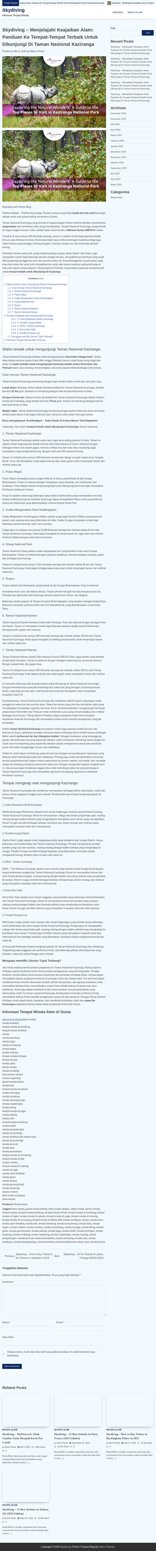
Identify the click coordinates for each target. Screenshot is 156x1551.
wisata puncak (25, 1238)
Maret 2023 (116, 184)
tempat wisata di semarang (16, 1220)
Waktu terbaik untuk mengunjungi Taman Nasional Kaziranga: (35, 284)
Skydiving (13, 10)
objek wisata (77, 1209)
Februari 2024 (117, 140)
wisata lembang (21, 1234)
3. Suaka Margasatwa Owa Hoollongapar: (30, 298)
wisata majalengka (61, 1234)
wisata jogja (54, 1231)
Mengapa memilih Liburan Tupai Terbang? (30, 336)
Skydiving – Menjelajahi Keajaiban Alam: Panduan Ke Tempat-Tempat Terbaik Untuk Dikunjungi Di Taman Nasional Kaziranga (131, 50)
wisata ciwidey (35, 1227)
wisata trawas (97, 1242)
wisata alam (96, 1220)
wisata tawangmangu (25, 1242)
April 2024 (115, 129)
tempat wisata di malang (84, 1216)
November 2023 (118, 157)
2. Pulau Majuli (16, 294)
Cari (113, 28)
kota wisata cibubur (59, 1209)
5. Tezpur (14, 305)
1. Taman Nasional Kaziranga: (24, 291)
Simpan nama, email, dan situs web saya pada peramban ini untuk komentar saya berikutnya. (51, 1354)
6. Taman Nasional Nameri (22, 308)
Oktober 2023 (117, 162)
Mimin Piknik (37, 51)
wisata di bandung (54, 1227)
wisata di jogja (72, 1227)
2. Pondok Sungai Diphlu (26, 322)
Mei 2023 (115, 173)
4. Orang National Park (20, 301)
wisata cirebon (17, 1227)
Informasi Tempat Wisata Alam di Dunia (24, 340)
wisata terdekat (46, 1242)
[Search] (150, 12)
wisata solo (81, 1238)
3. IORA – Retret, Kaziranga (28, 326)
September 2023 (119, 168)
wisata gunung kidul (20, 1231)
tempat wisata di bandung (82, 1212)
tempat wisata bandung (31, 1212)
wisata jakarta (39, 1231)
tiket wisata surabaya (69, 1220)
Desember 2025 (118, 113)
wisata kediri (69, 1231)
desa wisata (18, 1209)
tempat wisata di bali (56, 1212)
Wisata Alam (135, 12)
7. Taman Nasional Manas (22, 312)
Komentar (8, 1282)
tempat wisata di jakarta (32, 1216)
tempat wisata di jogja (58, 1216)
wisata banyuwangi (67, 1223)
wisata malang (80, 1234)
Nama (6, 1322)
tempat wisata (9, 1212)
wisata (85, 1220)
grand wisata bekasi (36, 1209)
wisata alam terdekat (13, 1223)
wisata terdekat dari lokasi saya (72, 1242)
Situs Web (7, 1337)
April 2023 (115, 179)
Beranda (118, 12)
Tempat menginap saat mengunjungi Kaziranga (28, 315)
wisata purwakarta (44, 1238)
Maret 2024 (116, 135)
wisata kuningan (86, 1231)
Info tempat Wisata (12, 1019)
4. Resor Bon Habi (23, 329)
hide (41, 278)
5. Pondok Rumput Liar (25, 333)
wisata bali (31, 1223)
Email (60, 1322)
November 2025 (118, 119)
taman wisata (92, 1209)
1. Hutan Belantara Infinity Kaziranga (32, 319)
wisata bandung (47, 1223)
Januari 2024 (117, 146)
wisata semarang (64, 1238)
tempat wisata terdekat (44, 1220)
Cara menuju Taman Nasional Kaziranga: (29, 287)
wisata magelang (40, 1234)
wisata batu (85, 1223)
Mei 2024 (115, 124)
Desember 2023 (118, 151)
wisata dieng (88, 1227)
